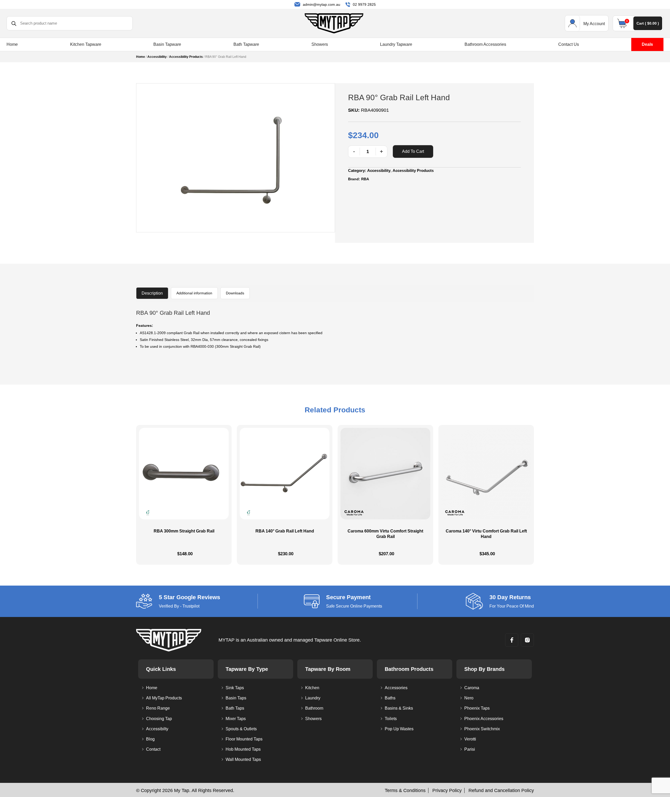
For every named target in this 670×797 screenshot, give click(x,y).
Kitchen (312, 688)
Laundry (312, 698)
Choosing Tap (159, 718)
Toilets (391, 718)
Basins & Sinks (399, 708)
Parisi (469, 749)
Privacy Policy (447, 790)
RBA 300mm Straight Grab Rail (184, 531)
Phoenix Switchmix (482, 729)
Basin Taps (236, 698)
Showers (319, 44)
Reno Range (158, 708)
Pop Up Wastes (399, 729)
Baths (390, 698)
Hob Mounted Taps (243, 749)
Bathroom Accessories (485, 44)
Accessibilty (157, 729)
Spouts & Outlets (241, 729)
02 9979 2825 (364, 4)
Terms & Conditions (405, 790)
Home (12, 44)
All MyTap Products (164, 698)
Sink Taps (235, 688)
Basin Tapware (167, 44)
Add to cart (413, 151)
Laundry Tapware (396, 44)
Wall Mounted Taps (243, 759)
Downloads (235, 293)
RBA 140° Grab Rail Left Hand (284, 531)
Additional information (194, 293)
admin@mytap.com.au (321, 4)
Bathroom (314, 708)
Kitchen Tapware (85, 44)
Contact (153, 749)
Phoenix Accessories (483, 718)
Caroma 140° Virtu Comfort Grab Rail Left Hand (486, 534)
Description (152, 293)
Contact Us (568, 44)
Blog (150, 739)
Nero (468, 698)
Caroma (471, 688)
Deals (647, 44)
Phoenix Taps (477, 708)
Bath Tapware (246, 44)
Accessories (396, 688)
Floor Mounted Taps (244, 739)
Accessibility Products (186, 57)
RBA (365, 179)
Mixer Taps (236, 718)
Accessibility (157, 57)
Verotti (470, 739)
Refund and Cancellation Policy (501, 790)
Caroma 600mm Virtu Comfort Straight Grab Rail (385, 534)
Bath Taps (235, 708)
